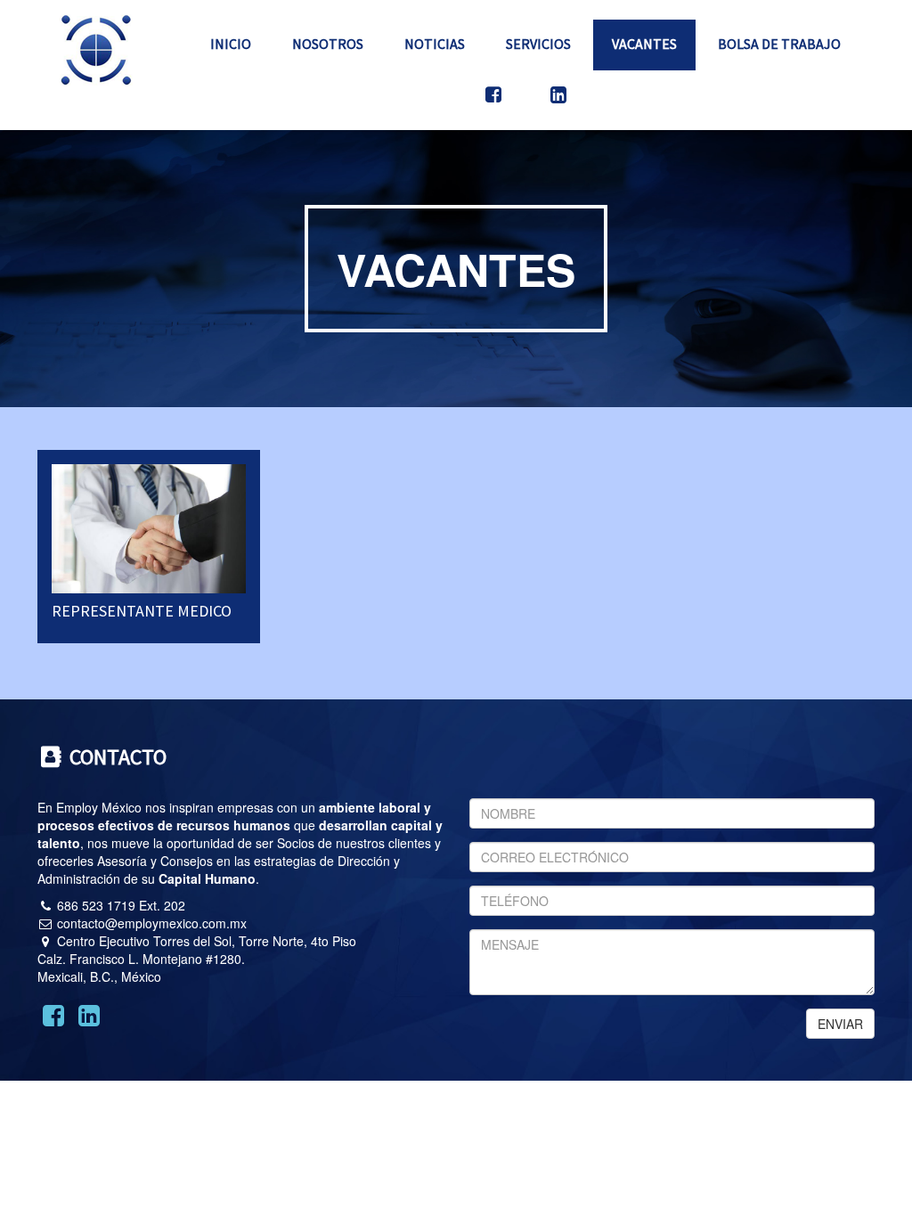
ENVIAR (840, 1024)
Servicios (538, 44)
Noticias (434, 44)
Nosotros (327, 44)
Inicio (230, 44)
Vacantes (644, 44)
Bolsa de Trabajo (779, 44)
